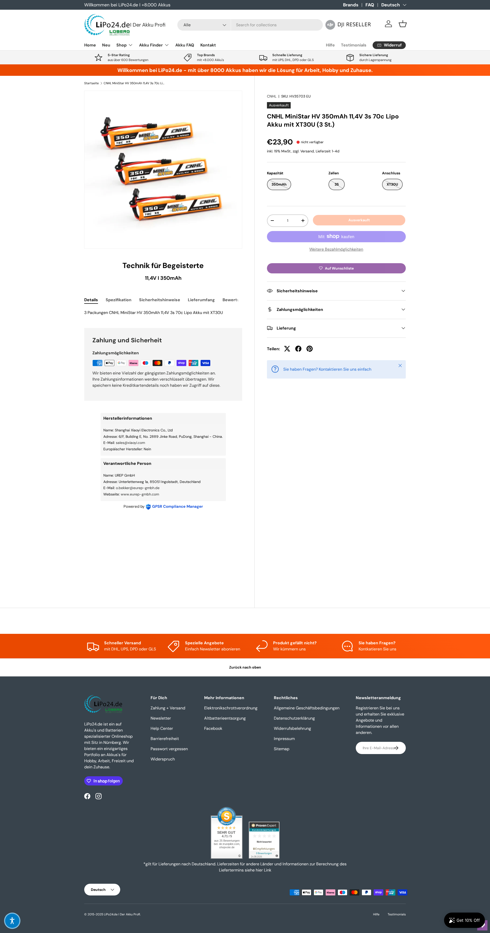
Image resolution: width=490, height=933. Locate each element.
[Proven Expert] (264, 840)
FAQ (369, 5)
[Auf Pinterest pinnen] (309, 348)
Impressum (284, 738)
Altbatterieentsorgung (225, 718)
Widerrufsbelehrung (292, 728)
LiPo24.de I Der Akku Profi (122, 914)
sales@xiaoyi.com (130, 442)
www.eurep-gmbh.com (140, 494)
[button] (402, 23)
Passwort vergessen (169, 749)
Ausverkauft (359, 220)
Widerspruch (163, 759)
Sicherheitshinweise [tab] (159, 299)
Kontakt (208, 45)
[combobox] (250, 25)
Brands (350, 5)
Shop (121, 45)
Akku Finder (151, 45)
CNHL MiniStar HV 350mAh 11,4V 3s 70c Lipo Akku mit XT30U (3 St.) (134, 83)
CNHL (271, 96)
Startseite (91, 83)
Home (90, 45)
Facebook (213, 728)
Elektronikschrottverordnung (231, 708)
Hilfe (330, 45)
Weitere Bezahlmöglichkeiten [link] (336, 249)
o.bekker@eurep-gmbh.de (138, 488)
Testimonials (353, 45)
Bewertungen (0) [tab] (239, 299)
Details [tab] (91, 299)
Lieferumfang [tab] (201, 299)
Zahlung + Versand (168, 708)
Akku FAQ (184, 45)
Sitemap (281, 749)
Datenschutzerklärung (294, 718)
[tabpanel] (163, 313)
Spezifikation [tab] (118, 299)
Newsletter (161, 718)
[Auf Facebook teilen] (298, 348)
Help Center (162, 728)
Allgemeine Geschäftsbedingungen (306, 708)
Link (267, 870)
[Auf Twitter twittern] (287, 348)
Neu (106, 45)
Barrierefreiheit (165, 738)
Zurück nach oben (245, 667)
